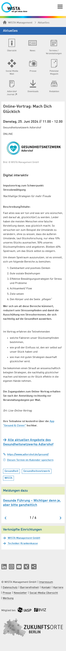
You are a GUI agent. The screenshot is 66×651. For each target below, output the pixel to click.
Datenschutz (10, 587)
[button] (4, 566)
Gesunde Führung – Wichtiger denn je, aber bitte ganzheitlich (32, 503)
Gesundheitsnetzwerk (36, 471)
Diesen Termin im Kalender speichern (30, 460)
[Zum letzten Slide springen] (5, 518)
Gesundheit (11, 471)
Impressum (46, 582)
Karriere (58, 587)
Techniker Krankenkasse (22, 543)
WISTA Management (20, 22)
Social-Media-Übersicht (44, 593)
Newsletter (20, 593)
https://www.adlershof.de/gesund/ (28, 454)
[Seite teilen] (34, 566)
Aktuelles (43, 22)
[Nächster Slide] (60, 518)
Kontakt (46, 587)
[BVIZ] (40, 610)
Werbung (8, 598)
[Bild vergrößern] (33, 148)
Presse (7, 593)
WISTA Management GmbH (23, 538)
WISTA (8, 478)
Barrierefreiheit (29, 587)
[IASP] (24, 610)
